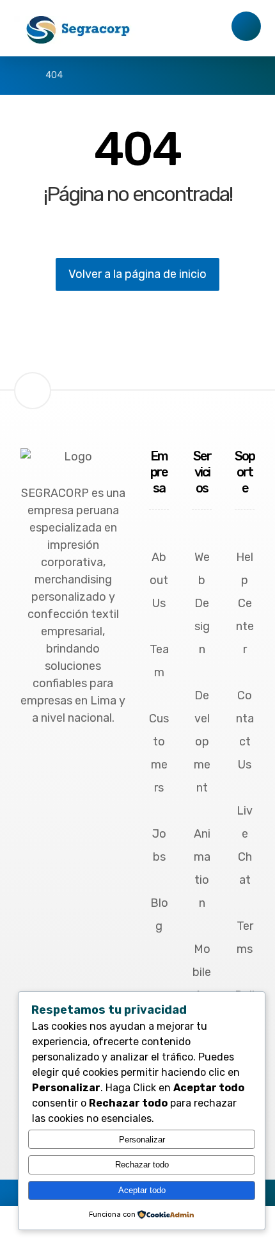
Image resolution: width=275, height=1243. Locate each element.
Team (159, 660)
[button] (76, 757)
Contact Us (245, 730)
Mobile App (201, 983)
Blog (159, 914)
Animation (202, 868)
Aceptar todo (142, 1190)
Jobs (159, 845)
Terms (245, 937)
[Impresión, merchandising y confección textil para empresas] (78, 30)
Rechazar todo (142, 1164)
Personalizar (142, 1139)
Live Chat (245, 845)
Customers (159, 753)
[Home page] (17, 75)
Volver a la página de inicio (137, 274)
